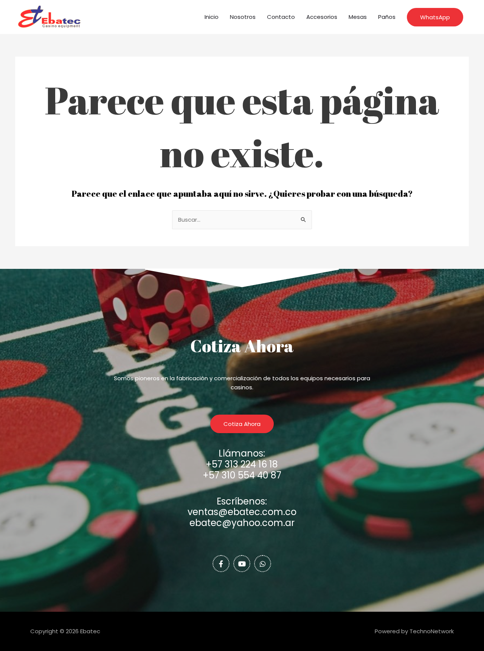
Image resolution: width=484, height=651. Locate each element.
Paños (387, 17)
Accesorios (321, 17)
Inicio (212, 17)
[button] (435, 17)
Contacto (281, 17)
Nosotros (243, 17)
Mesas (358, 17)
